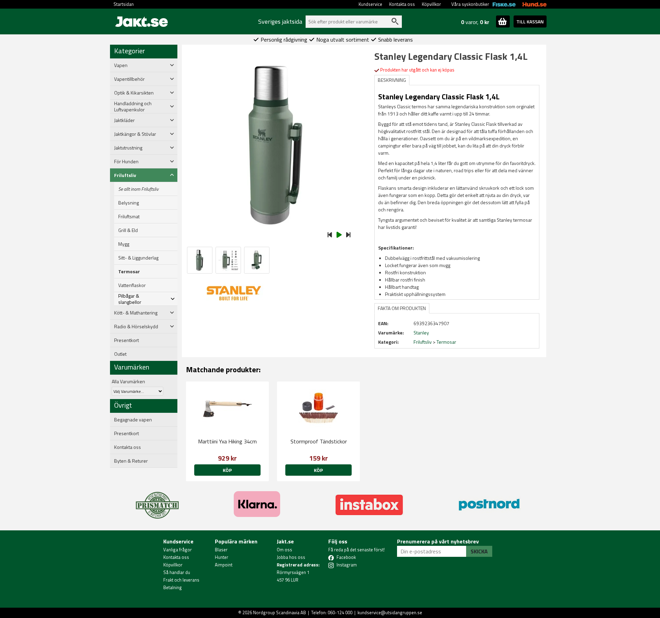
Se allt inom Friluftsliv (138, 189)
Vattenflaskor (132, 285)
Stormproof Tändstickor (318, 441)
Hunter (221, 557)
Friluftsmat (129, 216)
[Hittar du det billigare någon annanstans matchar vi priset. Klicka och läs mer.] (157, 501)
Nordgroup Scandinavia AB (279, 612)
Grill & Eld (128, 230)
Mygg (123, 244)
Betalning (172, 587)
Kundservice (370, 4)
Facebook (346, 557)
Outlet (120, 354)
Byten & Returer (131, 461)
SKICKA (479, 551)
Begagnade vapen (133, 419)
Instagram (347, 564)
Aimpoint (223, 564)
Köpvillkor (431, 4)
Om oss (284, 549)
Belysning (128, 203)
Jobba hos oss (291, 557)
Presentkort (126, 340)
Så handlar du (176, 572)
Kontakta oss (402, 4)
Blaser (221, 549)
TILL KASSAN (530, 21)
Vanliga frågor (177, 549)
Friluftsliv (423, 341)
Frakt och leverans (181, 579)
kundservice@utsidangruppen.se (390, 612)
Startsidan (123, 4)
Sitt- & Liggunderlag (138, 258)
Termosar (129, 271)
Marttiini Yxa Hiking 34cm (227, 441)
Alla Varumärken (128, 381)
